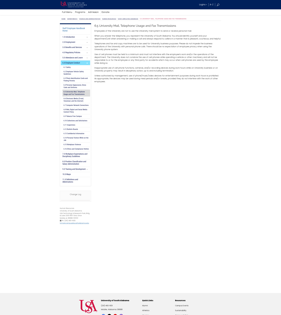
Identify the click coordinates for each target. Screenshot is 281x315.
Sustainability (180, 310)
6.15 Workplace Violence (72, 145)
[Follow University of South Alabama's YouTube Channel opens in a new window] (115, 312)
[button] (218, 4)
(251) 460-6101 (107, 305)
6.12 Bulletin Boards (71, 129)
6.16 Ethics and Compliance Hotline (76, 149)
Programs (80, 12)
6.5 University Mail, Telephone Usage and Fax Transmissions (74, 93)
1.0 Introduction (68, 37)
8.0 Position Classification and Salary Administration (74, 162)
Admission (93, 12)
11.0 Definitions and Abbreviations (70, 180)
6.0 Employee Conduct (71, 63)
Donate (105, 12)
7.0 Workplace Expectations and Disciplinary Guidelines (74, 155)
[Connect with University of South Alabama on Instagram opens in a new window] (121, 312)
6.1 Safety (67, 67)
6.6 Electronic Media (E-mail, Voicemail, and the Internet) (74, 100)
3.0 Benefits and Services (72, 47)
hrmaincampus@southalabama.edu (74, 223)
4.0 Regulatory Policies (71, 52)
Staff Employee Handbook (128, 18)
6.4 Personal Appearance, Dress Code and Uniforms (75, 86)
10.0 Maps (66, 174)
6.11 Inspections (69, 125)
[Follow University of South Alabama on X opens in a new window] (109, 312)
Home (63, 18)
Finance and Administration (89, 18)
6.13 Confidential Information (74, 134)
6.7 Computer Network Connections (76, 105)
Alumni (145, 305)
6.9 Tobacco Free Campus (73, 116)
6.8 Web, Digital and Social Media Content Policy (75, 111)
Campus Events (181, 305)
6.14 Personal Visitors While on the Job (76, 139)
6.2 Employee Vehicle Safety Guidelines (74, 73)
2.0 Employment (68, 42)
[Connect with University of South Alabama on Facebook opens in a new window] (103, 312)
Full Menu (67, 12)
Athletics (145, 310)
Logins (202, 4)
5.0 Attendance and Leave (72, 57)
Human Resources (109, 18)
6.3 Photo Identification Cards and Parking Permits (76, 79)
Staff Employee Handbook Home (73, 29)
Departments (72, 18)
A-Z (211, 4)
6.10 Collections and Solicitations (75, 121)
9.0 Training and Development (74, 169)
